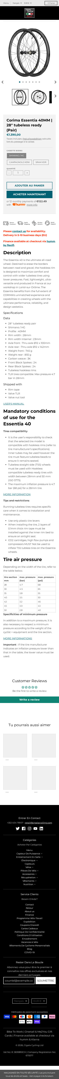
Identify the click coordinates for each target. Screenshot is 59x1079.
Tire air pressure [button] (22, 559)
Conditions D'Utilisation (29, 935)
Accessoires (28, 874)
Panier (51, 3)
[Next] (55, 82)
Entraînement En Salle (28, 857)
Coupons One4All (29, 925)
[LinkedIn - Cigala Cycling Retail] (41, 828)
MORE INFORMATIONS (17, 638)
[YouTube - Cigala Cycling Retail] (35, 828)
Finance (29, 914)
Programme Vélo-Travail (29, 918)
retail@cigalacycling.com (38, 822)
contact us (19, 231)
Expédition (29, 921)
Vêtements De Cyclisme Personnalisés (29, 945)
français (16, 3)
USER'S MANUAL (13, 403)
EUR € (26, 3)
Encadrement (29, 938)
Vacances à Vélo (29, 942)
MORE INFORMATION (16, 494)
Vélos (28, 867)
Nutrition (28, 884)
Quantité (11, 169)
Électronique (28, 860)
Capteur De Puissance (28, 853)
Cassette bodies (14, 151)
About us (29, 911)
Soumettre (45, 980)
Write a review (29, 699)
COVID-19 (29, 952)
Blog (29, 949)
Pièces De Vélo (28, 870)
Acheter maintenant (29, 194)
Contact (29, 904)
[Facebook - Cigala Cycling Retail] (24, 828)
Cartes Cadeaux (29, 928)
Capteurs (29, 863)
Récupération (28, 877)
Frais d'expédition (32, 138)
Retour (29, 908)
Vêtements (28, 881)
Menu (29, 850)
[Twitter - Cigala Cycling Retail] (18, 828)
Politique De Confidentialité (30, 932)
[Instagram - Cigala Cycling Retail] (29, 828)
